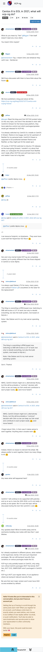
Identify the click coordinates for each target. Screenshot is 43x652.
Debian (14, 287)
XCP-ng (17, 3)
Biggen (8, 54)
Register (7, 635)
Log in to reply (35, 21)
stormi (8, 92)
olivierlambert (10, 29)
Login (14, 635)
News (6, 18)
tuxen (7, 214)
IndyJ (7, 175)
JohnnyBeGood (11, 281)
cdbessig (9, 526)
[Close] (39, 597)
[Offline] (3, 29)
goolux (8, 474)
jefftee (8, 115)
